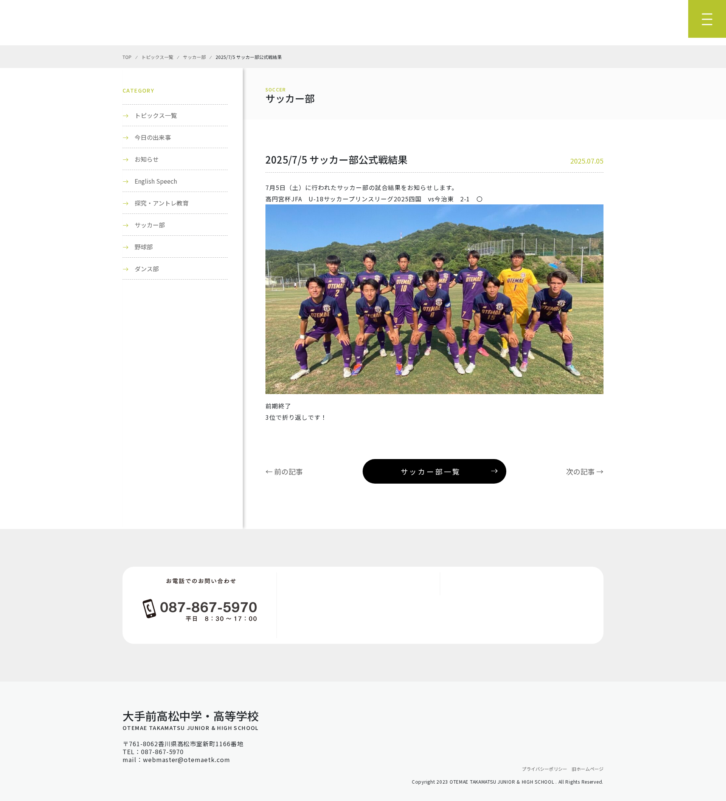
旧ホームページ (587, 768)
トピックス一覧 (156, 115)
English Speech (156, 181)
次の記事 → (584, 471)
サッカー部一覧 (431, 471)
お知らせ (147, 159)
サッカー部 (150, 224)
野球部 (144, 246)
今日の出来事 (153, 137)
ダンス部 (147, 268)
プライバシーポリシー (544, 768)
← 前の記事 (284, 471)
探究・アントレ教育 (162, 202)
